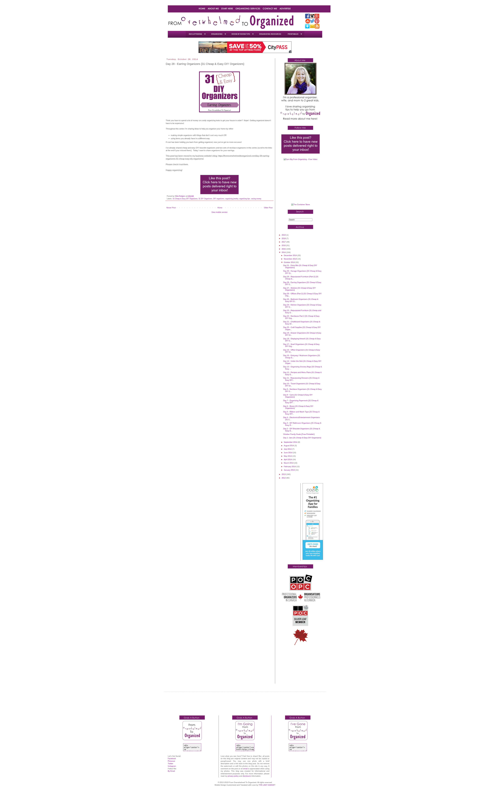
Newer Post (171, 208)
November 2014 (290, 259)
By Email (171, 771)
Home (219, 208)
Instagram (172, 766)
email (245, 769)
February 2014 (290, 466)
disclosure (247, 776)
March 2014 (289, 463)
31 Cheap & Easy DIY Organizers (185, 199)
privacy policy (233, 776)
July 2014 (288, 449)
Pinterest (171, 761)
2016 (284, 245)
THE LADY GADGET (267, 785)
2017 (284, 242)
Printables (293, 34)
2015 (284, 249)
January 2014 (289, 470)
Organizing (217, 34)
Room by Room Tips (241, 34)
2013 (284, 474)
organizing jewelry (231, 199)
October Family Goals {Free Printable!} (299, 434)
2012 (284, 478)
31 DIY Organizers (205, 199)
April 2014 (288, 459)
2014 (284, 252)
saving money (256, 199)
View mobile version (219, 212)
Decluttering (195, 34)
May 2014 (288, 456)
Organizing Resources (270, 34)
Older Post (268, 208)
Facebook (172, 758)
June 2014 (288, 453)
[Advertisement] (300, 183)
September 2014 (291, 442)
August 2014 (289, 446)
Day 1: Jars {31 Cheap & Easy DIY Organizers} (302, 438)
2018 (284, 238)
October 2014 (289, 262)
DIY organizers (218, 199)
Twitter (170, 763)
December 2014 (290, 255)
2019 (284, 235)
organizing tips (244, 199)
